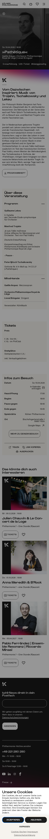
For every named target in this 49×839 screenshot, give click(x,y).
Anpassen (24, 826)
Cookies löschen (19, 832)
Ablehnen (36, 820)
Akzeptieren (13, 820)
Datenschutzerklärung (24, 835)
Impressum (32, 832)
